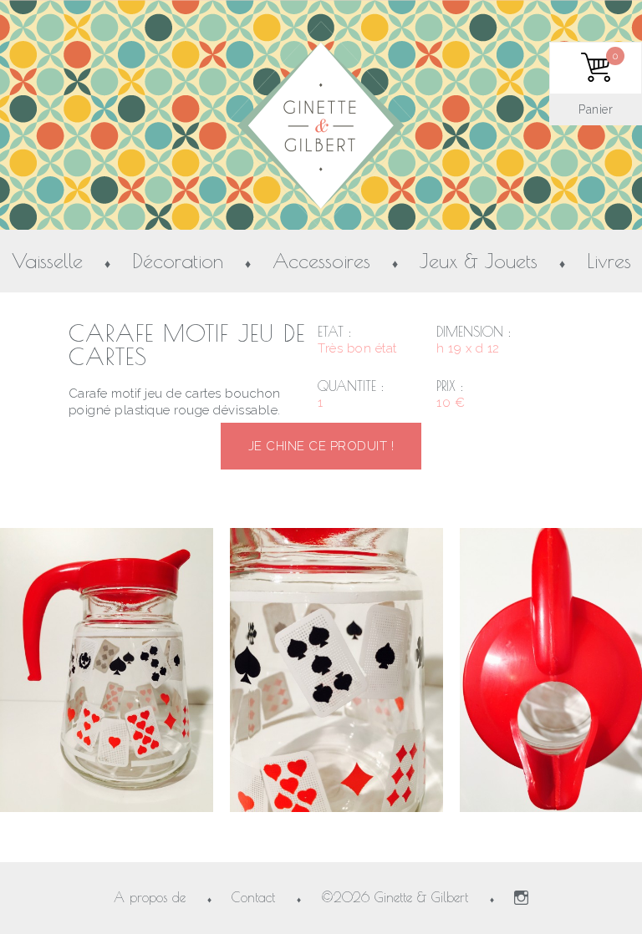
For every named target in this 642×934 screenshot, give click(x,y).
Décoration (177, 261)
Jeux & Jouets (479, 261)
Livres (609, 261)
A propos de (150, 897)
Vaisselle (47, 261)
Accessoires (321, 261)
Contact (253, 897)
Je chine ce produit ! (321, 446)
